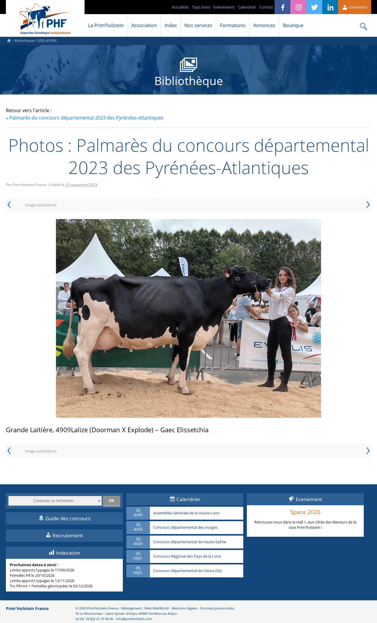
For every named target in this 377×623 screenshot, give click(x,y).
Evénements (224, 7)
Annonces (264, 25)
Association (144, 25)
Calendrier (247, 7)
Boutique (293, 25)
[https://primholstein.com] (9, 40)
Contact (266, 7)
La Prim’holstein (106, 25)
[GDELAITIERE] (188, 318)
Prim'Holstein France (27, 608)
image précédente (41, 205)
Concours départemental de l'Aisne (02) (187, 571)
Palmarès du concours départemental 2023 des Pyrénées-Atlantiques (84, 118)
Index (171, 25)
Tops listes (201, 7)
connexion (357, 7)
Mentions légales (184, 608)
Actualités (180, 7)
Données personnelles (217, 608)
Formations (233, 25)
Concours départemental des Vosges (185, 527)
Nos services (198, 25)
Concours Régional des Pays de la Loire (187, 556)
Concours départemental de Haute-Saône (189, 542)
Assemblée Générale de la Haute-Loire (186, 513)
